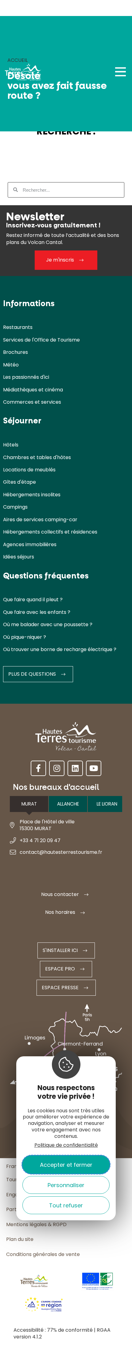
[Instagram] (56, 768)
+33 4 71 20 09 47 (40, 840)
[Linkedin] (75, 768)
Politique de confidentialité (66, 1145)
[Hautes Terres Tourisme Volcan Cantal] (23, 74)
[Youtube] (93, 768)
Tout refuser (66, 1205)
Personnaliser (66, 1185)
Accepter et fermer (66, 1165)
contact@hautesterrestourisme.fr (61, 852)
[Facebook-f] (38, 768)
